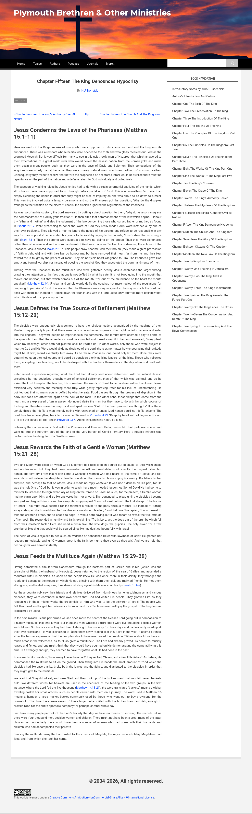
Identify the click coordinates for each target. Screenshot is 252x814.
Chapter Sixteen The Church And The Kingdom (130, 114)
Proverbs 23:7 (66, 420)
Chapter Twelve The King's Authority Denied (200, 198)
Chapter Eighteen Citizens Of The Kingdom (199, 246)
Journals (92, 63)
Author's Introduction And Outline (193, 96)
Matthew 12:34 (37, 283)
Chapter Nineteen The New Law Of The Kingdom (203, 254)
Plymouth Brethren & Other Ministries (92, 12)
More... (110, 63)
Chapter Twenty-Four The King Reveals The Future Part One (200, 298)
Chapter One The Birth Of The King (194, 104)
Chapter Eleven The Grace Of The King (197, 190)
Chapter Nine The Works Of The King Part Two (202, 176)
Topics (37, 63)
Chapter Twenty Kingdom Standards (195, 261)
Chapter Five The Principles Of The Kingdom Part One (203, 135)
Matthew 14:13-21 (87, 687)
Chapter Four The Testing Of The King (196, 126)
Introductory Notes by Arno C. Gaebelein (198, 89)
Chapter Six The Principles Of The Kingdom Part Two (203, 147)
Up (87, 114)
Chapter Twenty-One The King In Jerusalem (200, 269)
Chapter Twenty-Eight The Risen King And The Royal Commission (202, 328)
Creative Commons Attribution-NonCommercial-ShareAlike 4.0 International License (102, 797)
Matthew (20, 100)
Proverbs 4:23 (99, 415)
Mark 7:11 (27, 240)
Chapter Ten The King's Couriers (193, 183)
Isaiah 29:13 (54, 249)
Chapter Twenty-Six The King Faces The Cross (202, 307)
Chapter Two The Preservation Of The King (200, 111)
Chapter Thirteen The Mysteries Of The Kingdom (203, 205)
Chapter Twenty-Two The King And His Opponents (197, 278)
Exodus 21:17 (25, 226)
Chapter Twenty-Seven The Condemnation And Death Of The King (202, 317)
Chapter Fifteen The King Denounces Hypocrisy (202, 224)
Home (21, 63)
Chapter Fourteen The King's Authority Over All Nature (202, 215)
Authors (55, 63)
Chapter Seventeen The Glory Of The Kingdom (202, 239)
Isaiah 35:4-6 (131, 585)
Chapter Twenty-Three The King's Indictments (202, 288)
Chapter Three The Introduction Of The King (200, 118)
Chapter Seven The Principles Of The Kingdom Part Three (202, 159)
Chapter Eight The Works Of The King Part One (202, 168)
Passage (73, 63)
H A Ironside (89, 90)
